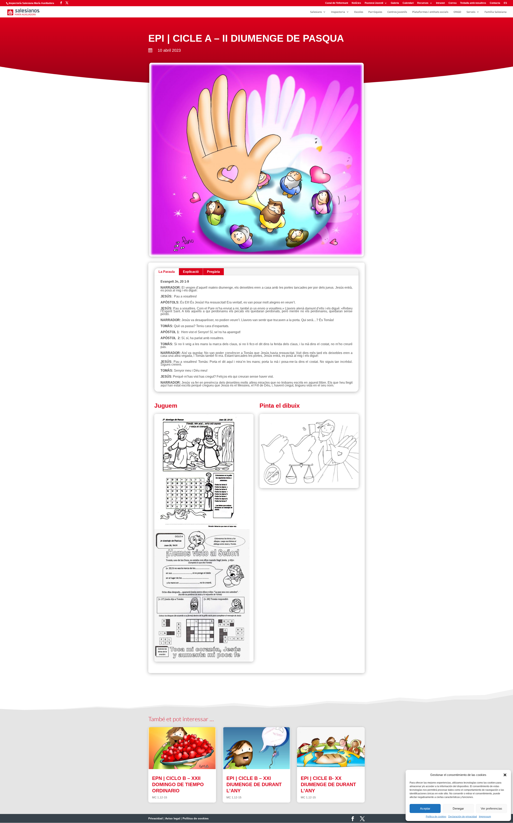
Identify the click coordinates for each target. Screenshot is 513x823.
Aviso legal (172, 818)
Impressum (485, 816)
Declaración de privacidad (462, 816)
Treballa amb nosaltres (473, 3)
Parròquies (375, 12)
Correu (452, 3)
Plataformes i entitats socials (430, 12)
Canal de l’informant (336, 3)
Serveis (471, 12)
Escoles (358, 12)
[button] (505, 775)
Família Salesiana (496, 12)
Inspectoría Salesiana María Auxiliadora (31, 3)
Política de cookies (436, 816)
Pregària (213, 271)
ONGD (457, 12)
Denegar (458, 808)
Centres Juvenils (397, 12)
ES (505, 3)
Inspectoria (338, 12)
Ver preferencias (491, 808)
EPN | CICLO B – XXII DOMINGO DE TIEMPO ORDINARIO (178, 784)
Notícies (356, 3)
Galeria (395, 3)
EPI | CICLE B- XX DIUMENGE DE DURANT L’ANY (328, 784)
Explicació (191, 271)
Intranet (440, 3)
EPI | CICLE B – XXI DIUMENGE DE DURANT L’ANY (254, 784)
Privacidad (155, 818)
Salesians (316, 12)
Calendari (408, 3)
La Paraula (167, 271)
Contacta (495, 3)
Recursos (422, 3)
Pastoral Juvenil (374, 3)
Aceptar (425, 808)
